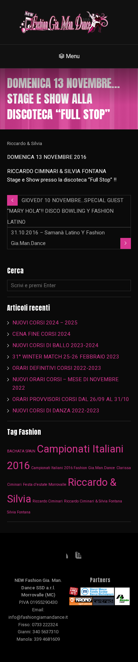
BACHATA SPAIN (21, 451)
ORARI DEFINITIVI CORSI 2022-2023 (56, 368)
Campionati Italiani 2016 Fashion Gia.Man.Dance (73, 468)
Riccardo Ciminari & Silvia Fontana (93, 501)
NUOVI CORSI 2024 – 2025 (44, 322)
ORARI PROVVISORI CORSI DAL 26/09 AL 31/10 (70, 399)
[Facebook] (62, 557)
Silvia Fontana (18, 512)
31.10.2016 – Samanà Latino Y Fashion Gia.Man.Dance (58, 237)
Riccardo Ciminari (48, 501)
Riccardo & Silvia (24, 143)
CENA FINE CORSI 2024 (41, 334)
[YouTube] (75, 557)
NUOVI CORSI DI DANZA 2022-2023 (55, 410)
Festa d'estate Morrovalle (45, 484)
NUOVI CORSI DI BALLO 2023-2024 (55, 345)
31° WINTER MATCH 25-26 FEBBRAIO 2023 (66, 357)
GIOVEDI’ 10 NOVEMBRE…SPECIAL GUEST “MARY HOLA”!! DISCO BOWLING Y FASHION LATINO (65, 211)
